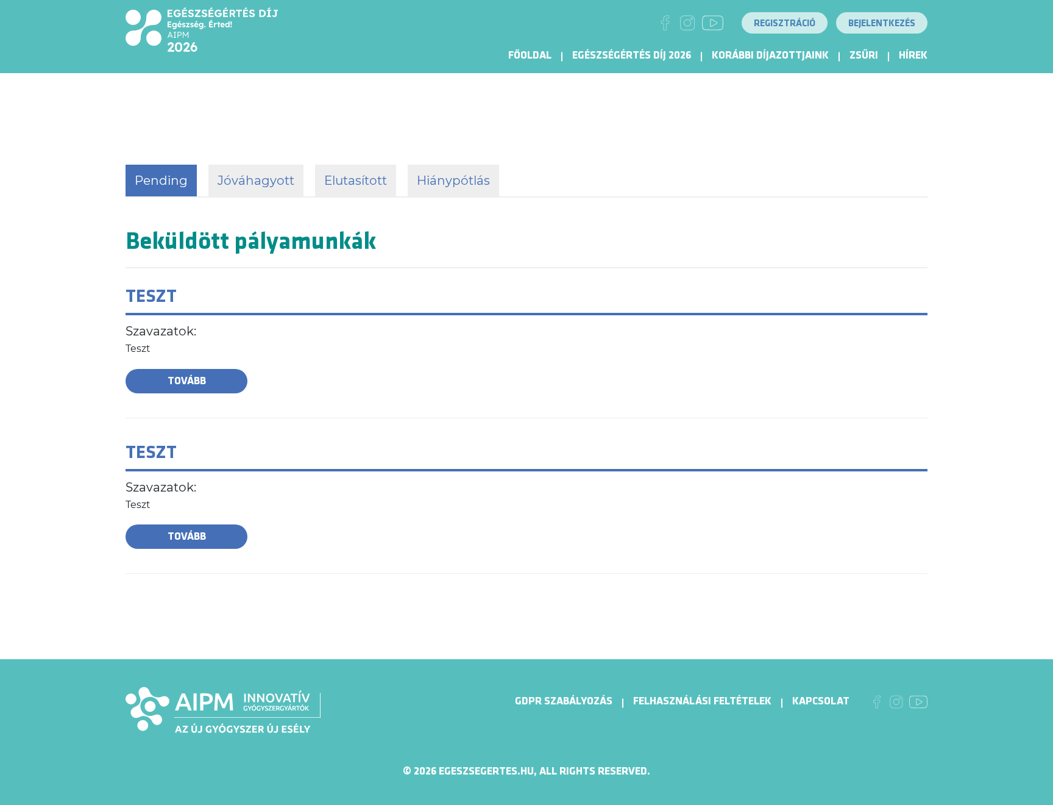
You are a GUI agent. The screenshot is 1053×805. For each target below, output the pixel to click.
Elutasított (355, 180)
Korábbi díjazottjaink (770, 55)
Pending (161, 180)
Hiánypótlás (453, 180)
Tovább (187, 380)
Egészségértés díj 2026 (631, 55)
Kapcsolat (820, 701)
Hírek (913, 55)
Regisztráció (784, 23)
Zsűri (863, 55)
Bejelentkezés (881, 23)
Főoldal (529, 55)
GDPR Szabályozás (563, 701)
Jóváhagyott (256, 180)
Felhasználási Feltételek (702, 701)
